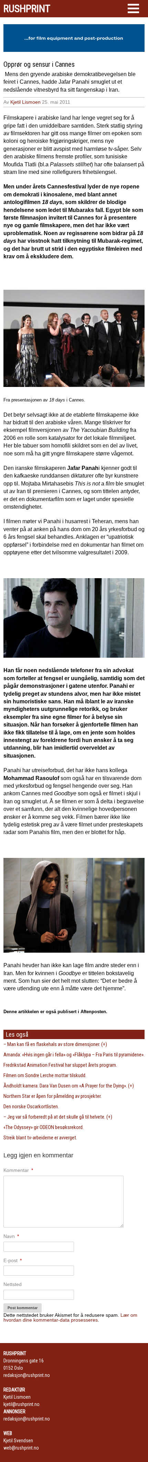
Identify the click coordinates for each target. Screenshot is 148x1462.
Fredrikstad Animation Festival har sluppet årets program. (60, 1065)
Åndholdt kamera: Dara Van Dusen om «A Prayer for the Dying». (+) (68, 1086)
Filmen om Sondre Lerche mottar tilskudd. (44, 1075)
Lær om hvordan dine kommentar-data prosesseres (70, 1317)
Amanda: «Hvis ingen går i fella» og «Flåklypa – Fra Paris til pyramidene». (74, 1055)
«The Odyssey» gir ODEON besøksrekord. (43, 1127)
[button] (133, 8)
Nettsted (12, 1284)
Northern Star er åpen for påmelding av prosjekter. (52, 1096)
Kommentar (18, 1170)
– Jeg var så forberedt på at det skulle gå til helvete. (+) (57, 1117)
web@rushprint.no (21, 1448)
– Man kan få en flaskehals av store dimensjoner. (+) (55, 1044)
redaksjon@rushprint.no (26, 1375)
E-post (12, 1260)
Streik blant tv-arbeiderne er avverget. (40, 1138)
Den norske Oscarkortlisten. (31, 1106)
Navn (11, 1236)
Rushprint (26, 8)
